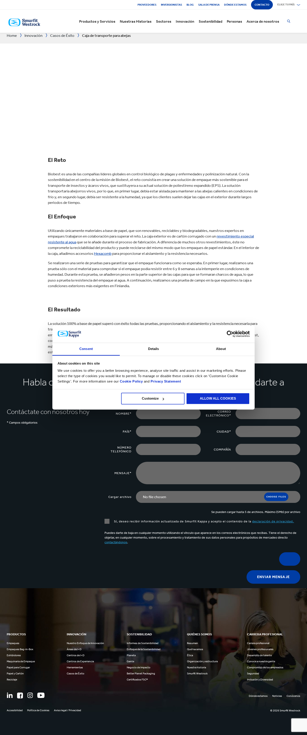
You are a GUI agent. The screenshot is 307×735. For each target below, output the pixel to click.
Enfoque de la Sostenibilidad (143, 649)
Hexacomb (102, 253)
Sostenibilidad (210, 21)
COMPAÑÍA (222, 449)
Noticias (277, 696)
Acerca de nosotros (263, 21)
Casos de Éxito (75, 673)
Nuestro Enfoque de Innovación (85, 643)
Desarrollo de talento (259, 655)
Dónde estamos (235, 4)
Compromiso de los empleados (265, 667)
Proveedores (147, 4)
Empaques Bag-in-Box (20, 649)
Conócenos (293, 696)
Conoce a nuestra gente (261, 661)
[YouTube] (40, 695)
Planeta (131, 655)
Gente (130, 661)
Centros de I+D (76, 655)
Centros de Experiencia (80, 661)
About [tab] (221, 349)
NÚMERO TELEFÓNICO (121, 449)
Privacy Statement (165, 381)
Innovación (185, 21)
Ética (190, 655)
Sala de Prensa (209, 4)
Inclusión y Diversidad (260, 679)
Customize (150, 399)
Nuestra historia (196, 667)
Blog (190, 4)
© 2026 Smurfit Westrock (285, 710)
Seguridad (253, 673)
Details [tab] (153, 349)
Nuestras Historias (135, 21)
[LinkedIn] (10, 695)
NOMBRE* (123, 414)
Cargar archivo (119, 497)
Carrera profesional (258, 643)
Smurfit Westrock (197, 673)
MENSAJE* (122, 473)
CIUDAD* (224, 432)
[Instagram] (30, 695)
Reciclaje (12, 679)
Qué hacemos (195, 649)
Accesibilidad (15, 710)
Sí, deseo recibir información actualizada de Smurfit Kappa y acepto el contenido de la (204, 521)
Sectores (163, 21)
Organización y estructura (202, 661)
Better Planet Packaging (141, 673)
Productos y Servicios (97, 21)
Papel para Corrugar (18, 667)
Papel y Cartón (15, 673)
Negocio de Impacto (138, 667)
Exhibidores (14, 655)
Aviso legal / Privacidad (67, 710)
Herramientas (75, 667)
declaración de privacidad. (273, 521)
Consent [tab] (86, 349)
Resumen (192, 643)
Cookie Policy (131, 381)
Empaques (13, 643)
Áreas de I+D (74, 649)
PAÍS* (127, 432)
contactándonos (116, 542)
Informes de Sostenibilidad (142, 643)
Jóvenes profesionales (260, 649)
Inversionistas (171, 4)
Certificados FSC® (137, 679)
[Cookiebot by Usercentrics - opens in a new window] (230, 334)
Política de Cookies (38, 710)
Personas (234, 21)
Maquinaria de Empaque (21, 661)
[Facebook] (20, 695)
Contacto (262, 4)
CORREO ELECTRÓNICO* (218, 413)
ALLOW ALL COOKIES (218, 399)
